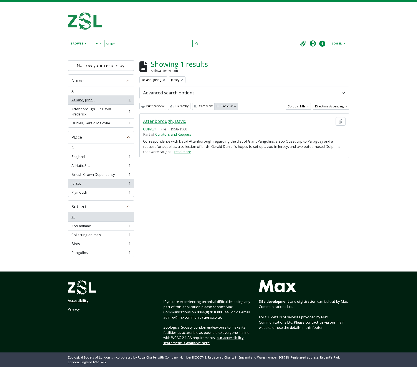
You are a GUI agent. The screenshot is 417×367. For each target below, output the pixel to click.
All (73, 91)
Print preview (154, 106)
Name (77, 81)
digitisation (306, 301)
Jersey (101, 184)
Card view (205, 106)
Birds (101, 244)
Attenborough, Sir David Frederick (101, 112)
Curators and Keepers (173, 134)
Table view (228, 106)
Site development (274, 301)
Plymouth (101, 193)
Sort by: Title (297, 106)
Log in (337, 43)
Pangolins (101, 253)
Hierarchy (181, 106)
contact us (314, 322)
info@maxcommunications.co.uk (194, 317)
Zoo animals (101, 227)
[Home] (87, 21)
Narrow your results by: (101, 65)
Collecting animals (101, 235)
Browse (77, 43)
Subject (79, 206)
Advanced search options (169, 93)
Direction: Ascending (329, 106)
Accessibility (78, 300)
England (101, 157)
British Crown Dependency (101, 175)
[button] (303, 43)
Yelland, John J (101, 101)
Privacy (74, 309)
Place (76, 137)
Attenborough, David (164, 121)
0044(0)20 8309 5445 (213, 312)
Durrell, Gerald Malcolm (101, 124)
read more (182, 151)
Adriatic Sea (101, 166)
